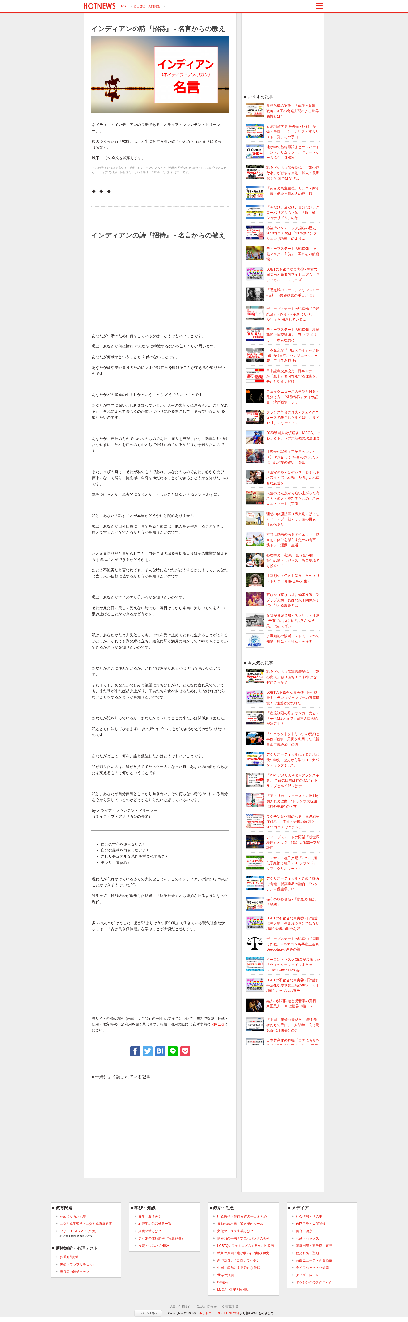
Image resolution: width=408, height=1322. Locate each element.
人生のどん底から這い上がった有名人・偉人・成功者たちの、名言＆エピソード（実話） (292, 498)
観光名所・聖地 (307, 1253)
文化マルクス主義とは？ (235, 1231)
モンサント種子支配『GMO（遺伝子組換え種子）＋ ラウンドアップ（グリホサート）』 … (292, 863)
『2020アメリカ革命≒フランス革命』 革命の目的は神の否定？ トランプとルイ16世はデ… (292, 780)
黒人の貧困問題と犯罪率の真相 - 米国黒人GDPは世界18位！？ (292, 1003)
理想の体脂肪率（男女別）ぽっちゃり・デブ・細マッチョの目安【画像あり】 (292, 519)
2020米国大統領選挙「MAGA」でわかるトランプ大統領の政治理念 (293, 435)
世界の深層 (225, 1275)
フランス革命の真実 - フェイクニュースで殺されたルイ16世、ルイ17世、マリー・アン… (293, 417)
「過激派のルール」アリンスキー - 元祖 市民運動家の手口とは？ (292, 292)
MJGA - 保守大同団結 (233, 1290)
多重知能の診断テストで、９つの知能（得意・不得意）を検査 (292, 638)
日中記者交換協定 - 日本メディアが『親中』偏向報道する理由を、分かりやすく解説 (292, 376)
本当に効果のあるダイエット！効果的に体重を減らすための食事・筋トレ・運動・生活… (292, 539)
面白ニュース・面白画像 (314, 1260)
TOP (123, 6)
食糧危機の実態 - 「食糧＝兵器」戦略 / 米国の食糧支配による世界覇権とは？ (292, 110)
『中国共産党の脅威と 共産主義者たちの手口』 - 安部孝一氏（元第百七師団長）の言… (292, 1025)
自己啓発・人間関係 (147, 6)
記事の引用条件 (180, 1307)
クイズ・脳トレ (307, 1275)
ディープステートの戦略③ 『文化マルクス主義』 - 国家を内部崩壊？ (292, 253)
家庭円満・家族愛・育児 (314, 1246)
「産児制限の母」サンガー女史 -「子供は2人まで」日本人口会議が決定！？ (292, 718)
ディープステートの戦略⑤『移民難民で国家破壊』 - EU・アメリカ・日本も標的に (292, 334)
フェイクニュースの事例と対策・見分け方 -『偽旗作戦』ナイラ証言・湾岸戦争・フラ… (292, 396)
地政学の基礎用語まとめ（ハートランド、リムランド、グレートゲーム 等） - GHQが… (292, 152)
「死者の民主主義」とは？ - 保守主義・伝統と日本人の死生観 (292, 191)
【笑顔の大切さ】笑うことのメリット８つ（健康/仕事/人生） (292, 578)
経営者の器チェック (74, 1272)
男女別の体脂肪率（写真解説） (161, 1238)
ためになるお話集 (73, 1216)
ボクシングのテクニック (314, 1282)
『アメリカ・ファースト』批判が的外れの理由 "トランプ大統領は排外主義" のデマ (292, 801)
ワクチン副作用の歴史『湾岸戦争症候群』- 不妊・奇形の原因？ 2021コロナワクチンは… (292, 821)
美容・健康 (304, 1231)
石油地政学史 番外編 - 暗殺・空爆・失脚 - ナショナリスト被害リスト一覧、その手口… (292, 131)
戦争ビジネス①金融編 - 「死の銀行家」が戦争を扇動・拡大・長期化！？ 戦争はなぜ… (292, 173)
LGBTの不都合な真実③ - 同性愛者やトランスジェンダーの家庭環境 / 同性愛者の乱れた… (292, 697)
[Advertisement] (159, 282)
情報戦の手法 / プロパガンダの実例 (243, 1238)
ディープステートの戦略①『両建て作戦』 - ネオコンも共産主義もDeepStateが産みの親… (292, 944)
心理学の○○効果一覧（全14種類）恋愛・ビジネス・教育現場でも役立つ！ (292, 560)
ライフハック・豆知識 (312, 1268)
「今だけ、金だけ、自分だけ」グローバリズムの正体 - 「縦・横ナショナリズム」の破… (292, 212)
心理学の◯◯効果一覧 (154, 1224)
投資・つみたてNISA (153, 1246)
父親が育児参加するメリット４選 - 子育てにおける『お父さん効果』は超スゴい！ (292, 620)
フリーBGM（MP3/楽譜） (79, 1233)
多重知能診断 (70, 1257)
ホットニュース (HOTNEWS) (219, 1313)
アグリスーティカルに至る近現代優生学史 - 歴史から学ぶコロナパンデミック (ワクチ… (292, 759)
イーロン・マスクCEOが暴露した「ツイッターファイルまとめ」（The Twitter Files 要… (293, 964)
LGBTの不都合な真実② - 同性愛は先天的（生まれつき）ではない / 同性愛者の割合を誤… (292, 923)
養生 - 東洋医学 (149, 1216)
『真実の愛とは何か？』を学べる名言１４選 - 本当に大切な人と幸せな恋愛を (292, 477)
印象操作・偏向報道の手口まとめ (242, 1216)
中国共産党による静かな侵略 (238, 1268)
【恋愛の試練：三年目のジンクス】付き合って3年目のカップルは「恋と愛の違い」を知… (292, 457)
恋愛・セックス (307, 1238)
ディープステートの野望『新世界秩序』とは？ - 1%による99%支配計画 (293, 842)
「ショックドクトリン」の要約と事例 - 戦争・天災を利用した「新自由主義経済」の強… (292, 739)
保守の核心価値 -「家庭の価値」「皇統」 (292, 902)
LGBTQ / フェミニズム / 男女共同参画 (245, 1246)
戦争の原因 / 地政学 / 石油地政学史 (243, 1253)
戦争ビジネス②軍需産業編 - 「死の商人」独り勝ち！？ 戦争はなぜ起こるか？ (292, 677)
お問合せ (218, 1024)
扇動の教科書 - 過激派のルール (240, 1224)
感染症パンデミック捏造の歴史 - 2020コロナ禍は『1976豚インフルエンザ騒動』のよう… (292, 233)
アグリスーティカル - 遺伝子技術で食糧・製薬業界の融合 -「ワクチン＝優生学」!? (292, 883)
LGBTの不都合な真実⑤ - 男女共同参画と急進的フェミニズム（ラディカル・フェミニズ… (292, 274)
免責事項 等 (230, 1307)
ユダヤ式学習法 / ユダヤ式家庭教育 (86, 1224)
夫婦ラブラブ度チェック (78, 1264)
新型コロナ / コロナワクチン (238, 1260)
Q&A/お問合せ (207, 1307)
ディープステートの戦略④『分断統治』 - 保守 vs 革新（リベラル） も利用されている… (292, 314)
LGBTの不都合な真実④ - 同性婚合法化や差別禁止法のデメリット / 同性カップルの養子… (292, 985)
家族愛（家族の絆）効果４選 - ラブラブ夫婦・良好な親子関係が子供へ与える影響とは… (292, 600)
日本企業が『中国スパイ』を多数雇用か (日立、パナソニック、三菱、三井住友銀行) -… (292, 355)
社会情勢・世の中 (309, 1216)
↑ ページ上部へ (148, 1313)
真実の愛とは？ (150, 1231)
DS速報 (222, 1282)
